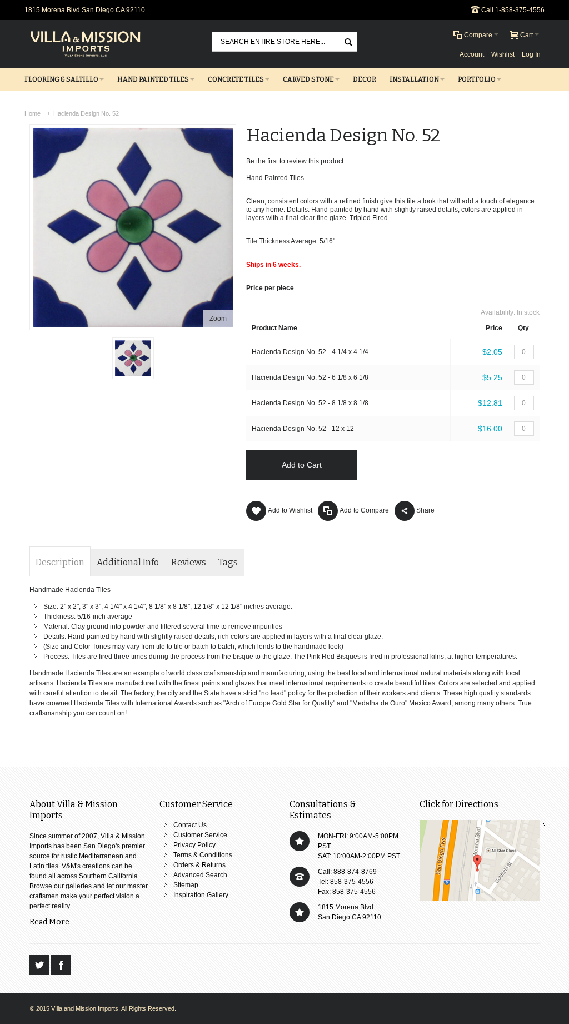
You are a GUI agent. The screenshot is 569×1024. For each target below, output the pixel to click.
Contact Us (190, 825)
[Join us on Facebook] (61, 966)
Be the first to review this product (294, 161)
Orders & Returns (199, 865)
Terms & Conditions (202, 855)
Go (348, 41)
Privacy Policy (194, 845)
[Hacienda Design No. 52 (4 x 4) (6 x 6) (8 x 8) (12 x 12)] (133, 358)
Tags (228, 562)
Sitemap (185, 885)
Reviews (188, 562)
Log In (531, 54)
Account (472, 54)
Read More (49, 922)
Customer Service (200, 835)
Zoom (218, 318)
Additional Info (128, 562)
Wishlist (503, 54)
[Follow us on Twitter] (40, 966)
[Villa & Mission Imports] (85, 44)
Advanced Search (200, 875)
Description (60, 562)
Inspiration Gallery (200, 895)
